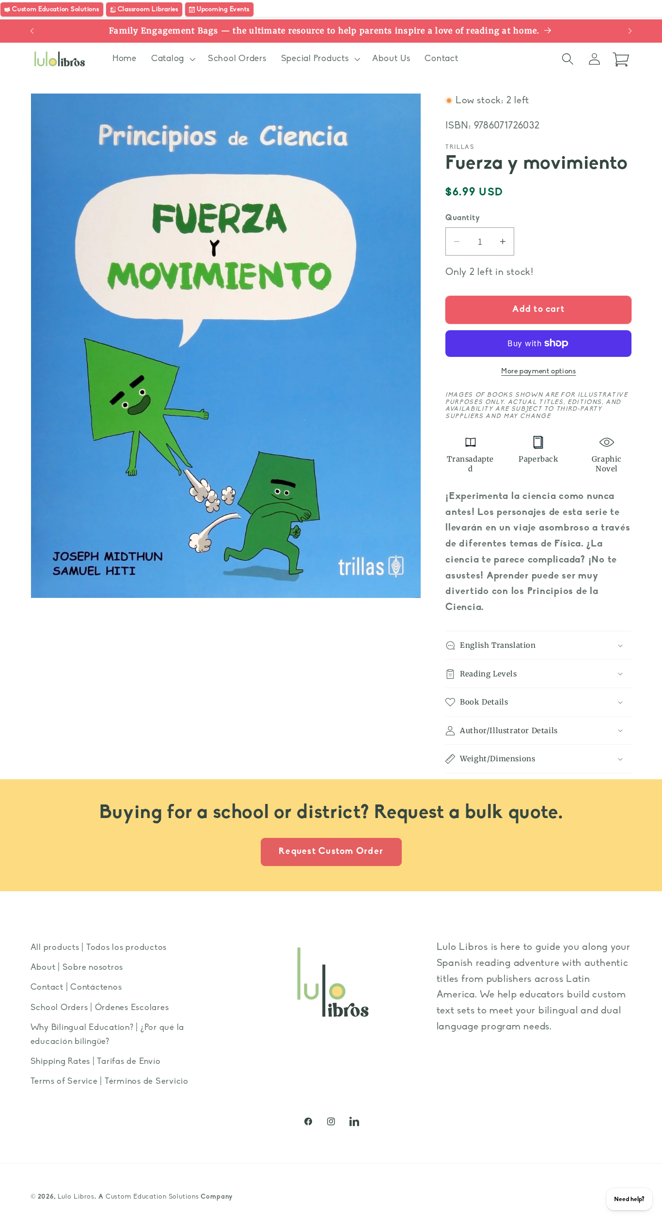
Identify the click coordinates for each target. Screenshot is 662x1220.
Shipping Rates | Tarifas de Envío (96, 1062)
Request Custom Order (331, 851)
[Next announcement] (630, 31)
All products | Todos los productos (99, 948)
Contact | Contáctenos (76, 987)
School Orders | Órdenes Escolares (100, 1008)
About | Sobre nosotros (77, 967)
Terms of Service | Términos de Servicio (110, 1081)
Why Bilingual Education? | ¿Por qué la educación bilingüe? (108, 1035)
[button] (172, 59)
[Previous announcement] (32, 31)
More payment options (538, 371)
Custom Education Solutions (152, 1197)
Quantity (462, 218)
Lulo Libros (76, 1197)
